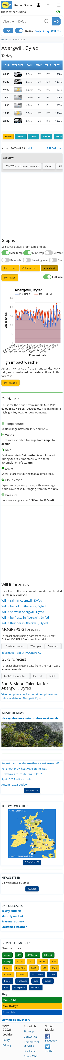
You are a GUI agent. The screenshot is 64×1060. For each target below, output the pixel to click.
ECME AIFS (22, 981)
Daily (38, 31)
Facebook (51, 1040)
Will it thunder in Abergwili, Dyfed (24, 623)
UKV (19, 955)
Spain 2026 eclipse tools (16, 779)
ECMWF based (22, 166)
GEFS (35, 981)
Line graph (10, 268)
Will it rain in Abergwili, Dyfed (21, 600)
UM (44, 968)
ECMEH (7, 981)
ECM (54, 961)
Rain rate (53, 646)
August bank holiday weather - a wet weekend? (30, 763)
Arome (7, 955)
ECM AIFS (20, 968)
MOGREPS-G (37, 974)
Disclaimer (30, 1051)
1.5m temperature (14, 646)
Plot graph (10, 277)
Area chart (49, 268)
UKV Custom (32, 955)
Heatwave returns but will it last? (21, 774)
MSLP (52, 676)
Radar (18, 5)
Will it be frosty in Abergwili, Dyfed (25, 617)
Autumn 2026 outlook (14, 784)
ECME (52, 974)
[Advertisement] (32, 205)
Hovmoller (35, 987)
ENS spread (19, 987)
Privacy (6, 1045)
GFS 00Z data (54, 148)
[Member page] (38, 5)
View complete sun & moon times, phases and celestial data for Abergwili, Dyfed (30, 696)
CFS (6, 987)
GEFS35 (48, 981)
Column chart (29, 268)
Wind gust (36, 646)
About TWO (31, 1056)
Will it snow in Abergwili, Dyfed (22, 612)
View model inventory (15, 1020)
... (10, 39)
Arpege (7, 961)
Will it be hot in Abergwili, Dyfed (23, 606)
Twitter (49, 1051)
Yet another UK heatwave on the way (24, 768)
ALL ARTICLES (32, 790)
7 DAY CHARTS (32, 862)
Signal (28, 5)
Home (4, 39)
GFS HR (42, 961)
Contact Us (30, 1036)
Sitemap (29, 1031)
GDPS (33, 968)
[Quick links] (49, 5)
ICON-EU (8, 974)
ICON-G (22, 974)
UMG (54, 968)
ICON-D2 (48, 955)
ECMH (7, 968)
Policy (6, 1040)
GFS (30, 961)
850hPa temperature (15, 676)
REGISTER (32, 888)
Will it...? (56, 31)
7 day (46, 31)
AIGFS (20, 961)
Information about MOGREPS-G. (21, 652)
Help (30, 148)
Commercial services (31, 1044)
